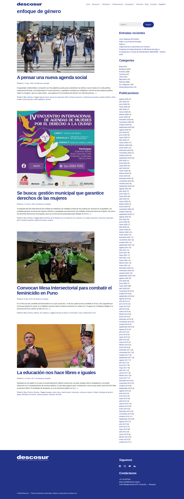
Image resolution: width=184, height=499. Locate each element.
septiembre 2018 (125, 327)
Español (162, 4)
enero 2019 (123, 316)
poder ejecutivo (28, 99)
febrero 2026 (124, 114)
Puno (94, 313)
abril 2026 (123, 109)
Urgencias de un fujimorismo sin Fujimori (134, 46)
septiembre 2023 (125, 186)
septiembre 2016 (125, 388)
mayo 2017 (123, 367)
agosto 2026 (124, 99)
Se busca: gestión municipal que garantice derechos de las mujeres (60, 195)
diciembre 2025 (125, 119)
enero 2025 (123, 147)
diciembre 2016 (125, 380)
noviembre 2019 (125, 291)
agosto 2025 (124, 129)
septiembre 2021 (125, 245)
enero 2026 (123, 117)
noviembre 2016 (125, 383)
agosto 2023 (124, 188)
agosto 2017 (124, 360)
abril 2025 (123, 140)
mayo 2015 (123, 429)
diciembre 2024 (125, 150)
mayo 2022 (123, 224)
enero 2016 (123, 408)
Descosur (95, 4)
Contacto (153, 4)
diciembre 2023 (125, 178)
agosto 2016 (124, 390)
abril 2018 (123, 339)
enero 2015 (123, 439)
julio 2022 (123, 219)
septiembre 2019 (125, 296)
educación (94, 218)
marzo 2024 (123, 170)
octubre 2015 (124, 416)
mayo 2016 (123, 398)
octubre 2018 (124, 324)
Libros (121, 76)
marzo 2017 (123, 373)
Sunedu (48, 99)
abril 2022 (123, 227)
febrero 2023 (124, 204)
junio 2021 (123, 252)
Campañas (129, 4)
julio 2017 (123, 362)
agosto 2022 (124, 216)
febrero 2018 (124, 344)
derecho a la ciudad (83, 218)
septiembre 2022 (125, 214)
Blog (146, 4)
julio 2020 (123, 280)
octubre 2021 (124, 242)
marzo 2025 (123, 142)
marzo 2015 (123, 434)
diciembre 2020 (125, 268)
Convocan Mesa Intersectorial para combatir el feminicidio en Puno (64, 290)
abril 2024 (123, 168)
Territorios (105, 4)
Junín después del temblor (129, 39)
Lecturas (122, 74)
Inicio (88, 4)
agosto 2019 (124, 298)
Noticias (30, 97)
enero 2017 (123, 378)
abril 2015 (123, 431)
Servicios (139, 4)
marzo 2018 (123, 342)
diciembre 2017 (125, 350)
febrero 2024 (124, 173)
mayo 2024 (123, 165)
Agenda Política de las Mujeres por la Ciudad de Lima (58, 218)
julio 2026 (123, 101)
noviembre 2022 (125, 209)
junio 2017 (123, 365)
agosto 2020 (124, 278)
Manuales (123, 79)
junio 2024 (123, 163)
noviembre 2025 (125, 122)
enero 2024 (123, 176)
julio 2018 (123, 332)
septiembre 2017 (125, 357)
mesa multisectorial (84, 313)
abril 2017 (123, 370)
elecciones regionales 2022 (59, 97)
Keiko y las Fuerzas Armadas (130, 41)
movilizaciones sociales (90, 97)
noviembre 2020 (125, 270)
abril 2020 (123, 288)
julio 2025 (123, 132)
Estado (96, 392)
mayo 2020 (123, 286)
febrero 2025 (124, 145)
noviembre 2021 (125, 240)
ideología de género (106, 392)
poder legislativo (39, 99)
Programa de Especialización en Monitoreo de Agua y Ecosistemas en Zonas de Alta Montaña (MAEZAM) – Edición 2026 (142, 52)
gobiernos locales (41, 220)
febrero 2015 (124, 437)
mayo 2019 (123, 306)
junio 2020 (123, 283)
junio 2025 (123, 135)
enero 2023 (123, 206)
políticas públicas (42, 394)
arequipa (49, 392)
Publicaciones (117, 4)
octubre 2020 (124, 273)
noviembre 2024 (125, 153)
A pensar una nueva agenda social (52, 77)
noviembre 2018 (125, 321)
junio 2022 (123, 222)
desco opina (57, 392)
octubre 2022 (124, 211)
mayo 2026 (123, 106)
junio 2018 (123, 334)
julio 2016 (123, 393)
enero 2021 (123, 265)
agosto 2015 (124, 421)
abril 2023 (123, 199)
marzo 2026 (123, 112)
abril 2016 (123, 401)
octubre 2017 (124, 355)
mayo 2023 (123, 196)
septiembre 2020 (125, 275)
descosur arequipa (43, 83)
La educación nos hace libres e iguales (56, 372)
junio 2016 (123, 396)
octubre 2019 (124, 293)
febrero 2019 (124, 314)
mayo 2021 (123, 255)
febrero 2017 (124, 375)
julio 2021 (123, 250)
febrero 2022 (124, 232)
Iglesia (19, 394)
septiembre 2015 (125, 419)
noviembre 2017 (125, 352)
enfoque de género (75, 97)
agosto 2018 (124, 329)
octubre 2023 (124, 183)
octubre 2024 (124, 155)
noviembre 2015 (125, 414)
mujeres (50, 220)
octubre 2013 (124, 442)
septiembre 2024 (125, 158)
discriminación (66, 392)
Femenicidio (73, 313)
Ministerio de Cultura (29, 394)
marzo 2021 (123, 260)
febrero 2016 (124, 406)
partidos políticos (105, 97)
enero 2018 (123, 347)
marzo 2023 (123, 201)
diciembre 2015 (125, 411)
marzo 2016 (123, 403)
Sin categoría (44, 313)
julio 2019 (123, 301)
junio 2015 (123, 426)
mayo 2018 (123, 337)
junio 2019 (123, 303)
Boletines (122, 69)
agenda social (44, 97)
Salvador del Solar (55, 394)
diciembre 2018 (125, 319)
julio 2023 (123, 191)
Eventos (30, 313)
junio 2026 (123, 104)
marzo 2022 (123, 229)
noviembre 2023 (125, 181)
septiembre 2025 (125, 127)
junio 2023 (123, 193)
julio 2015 (123, 424)
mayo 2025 (123, 137)
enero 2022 (123, 234)
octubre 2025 (124, 124)
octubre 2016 (124, 385)
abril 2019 (123, 309)
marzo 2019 (123, 311)
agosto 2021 (124, 247)
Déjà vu (122, 44)
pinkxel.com (73, 493)
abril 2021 (123, 257)
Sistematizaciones (126, 87)
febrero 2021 (124, 263)
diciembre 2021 (125, 237)
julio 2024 (123, 160)
